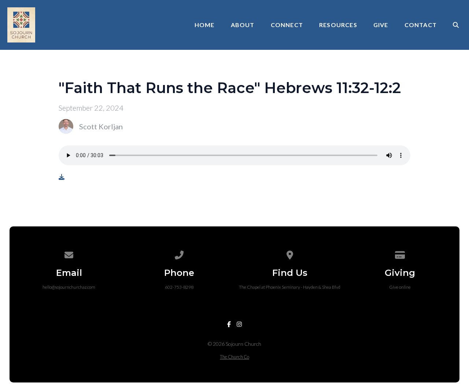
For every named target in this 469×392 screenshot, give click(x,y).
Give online (400, 287)
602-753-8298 (179, 287)
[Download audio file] (61, 177)
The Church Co (234, 357)
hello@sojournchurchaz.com (69, 287)
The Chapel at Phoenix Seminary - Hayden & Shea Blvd (289, 287)
